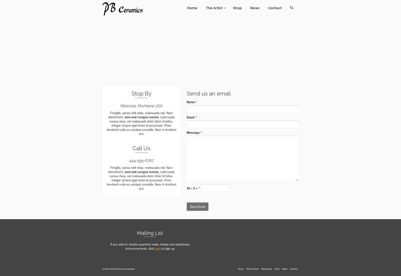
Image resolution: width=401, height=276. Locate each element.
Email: (192, 117)
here (158, 248)
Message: (194, 132)
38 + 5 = (193, 188)
